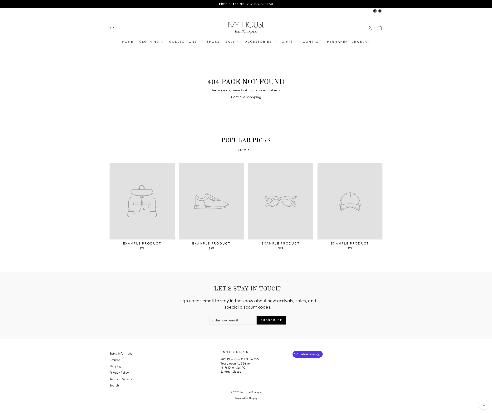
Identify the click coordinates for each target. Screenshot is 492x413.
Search (114, 385)
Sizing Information (122, 353)
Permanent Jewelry (348, 41)
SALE (230, 41)
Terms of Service (121, 379)
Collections (183, 41)
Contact (312, 41)
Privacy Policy (119, 372)
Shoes (213, 41)
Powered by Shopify (245, 398)
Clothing (150, 41)
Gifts (288, 41)
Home (128, 41)
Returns (115, 360)
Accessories (259, 41)
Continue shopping (246, 97)
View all (246, 150)
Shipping (115, 366)
